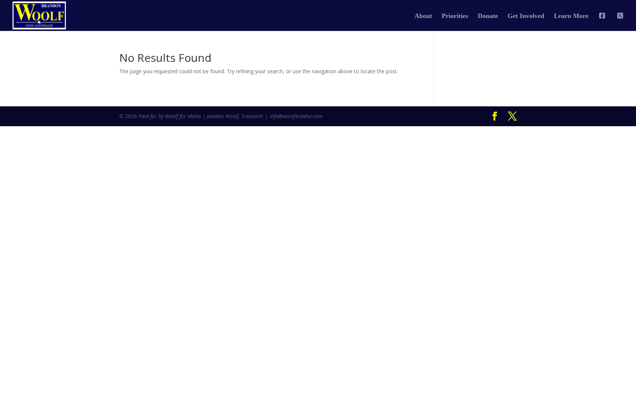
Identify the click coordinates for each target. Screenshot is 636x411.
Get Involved (526, 16)
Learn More (571, 16)
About (423, 16)
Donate (488, 16)
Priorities (455, 16)
